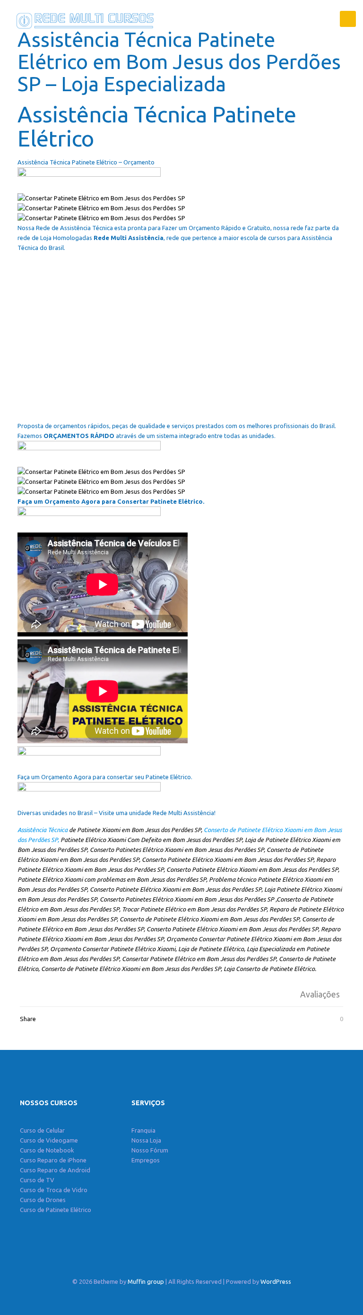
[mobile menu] (348, 19)
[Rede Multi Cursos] (82, 19)
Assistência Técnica (42, 829)
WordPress (275, 1281)
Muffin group (146, 1281)
